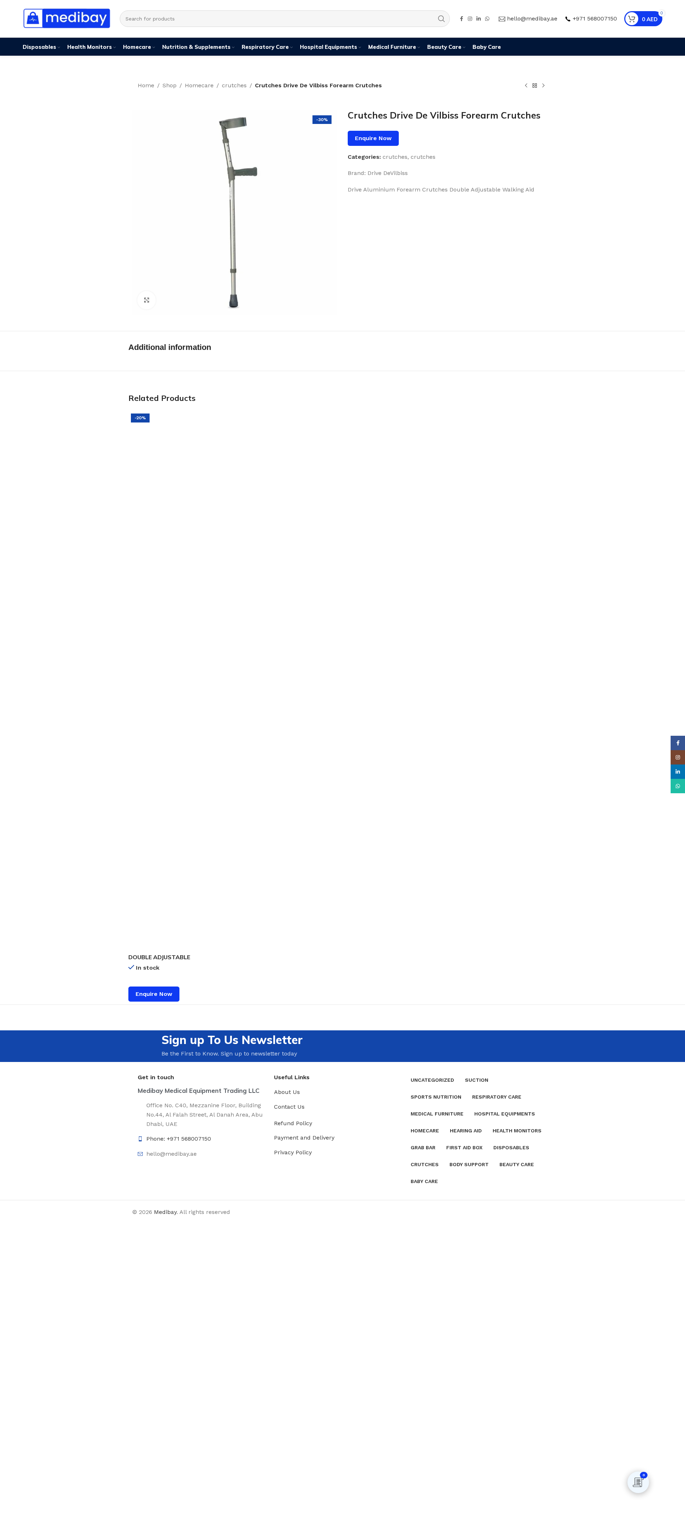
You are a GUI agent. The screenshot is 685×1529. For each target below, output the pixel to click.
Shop (170, 85)
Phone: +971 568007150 (178, 1138)
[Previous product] (526, 86)
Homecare (199, 85)
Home (146, 85)
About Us (287, 1092)
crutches (234, 85)
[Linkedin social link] (478, 19)
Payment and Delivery (304, 1137)
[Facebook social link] (461, 19)
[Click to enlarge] (146, 300)
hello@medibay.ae (532, 18)
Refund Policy (293, 1123)
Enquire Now (373, 138)
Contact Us (289, 1106)
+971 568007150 (595, 18)
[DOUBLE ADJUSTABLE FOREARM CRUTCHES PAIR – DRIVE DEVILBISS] (166, 680)
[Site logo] (68, 18)
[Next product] (543, 86)
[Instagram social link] (470, 19)
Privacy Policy (293, 1152)
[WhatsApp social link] (487, 19)
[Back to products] (534, 86)
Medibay (165, 1212)
